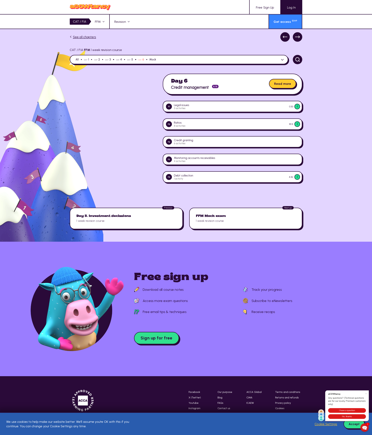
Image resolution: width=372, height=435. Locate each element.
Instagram (194, 408)
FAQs (220, 402)
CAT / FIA (79, 21)
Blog (220, 397)
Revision (120, 22)
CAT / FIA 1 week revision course (96, 50)
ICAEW (250, 402)
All (77, 59)
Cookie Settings (326, 424)
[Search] (297, 59)
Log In (291, 7)
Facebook (194, 392)
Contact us (224, 408)
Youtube (194, 402)
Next (297, 37)
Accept (354, 424)
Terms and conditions (287, 392)
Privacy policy (283, 402)
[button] (364, 427)
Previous (285, 37)
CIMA (249, 397)
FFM (98, 22)
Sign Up (265, 7)
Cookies (279, 408)
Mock (152, 59)
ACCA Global (254, 392)
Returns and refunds (287, 397)
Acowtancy (90, 7)
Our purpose (225, 392)
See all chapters (84, 37)
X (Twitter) (195, 397)
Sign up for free (156, 338)
